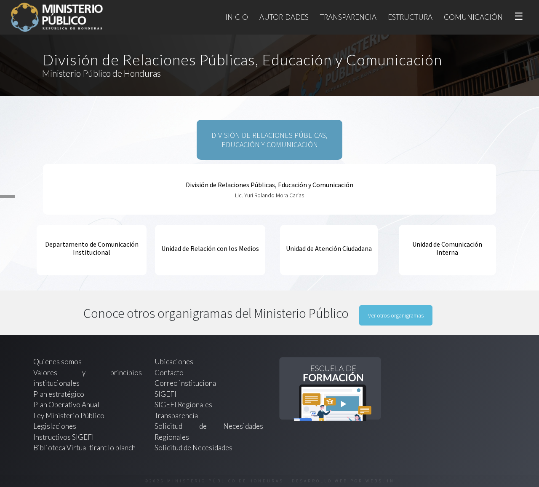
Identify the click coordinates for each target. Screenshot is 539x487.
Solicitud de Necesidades (193, 447)
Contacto (169, 372)
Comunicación (473, 17)
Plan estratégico (59, 394)
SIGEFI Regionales (183, 404)
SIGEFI (165, 394)
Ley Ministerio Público (68, 415)
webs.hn (380, 481)
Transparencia (348, 17)
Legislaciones (54, 426)
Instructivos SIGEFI (63, 437)
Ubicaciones (174, 361)
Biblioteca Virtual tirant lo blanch (84, 447)
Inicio (236, 17)
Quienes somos (57, 361)
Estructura (410, 17)
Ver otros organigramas (396, 315)
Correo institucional (186, 383)
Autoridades (284, 17)
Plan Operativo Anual (66, 404)
